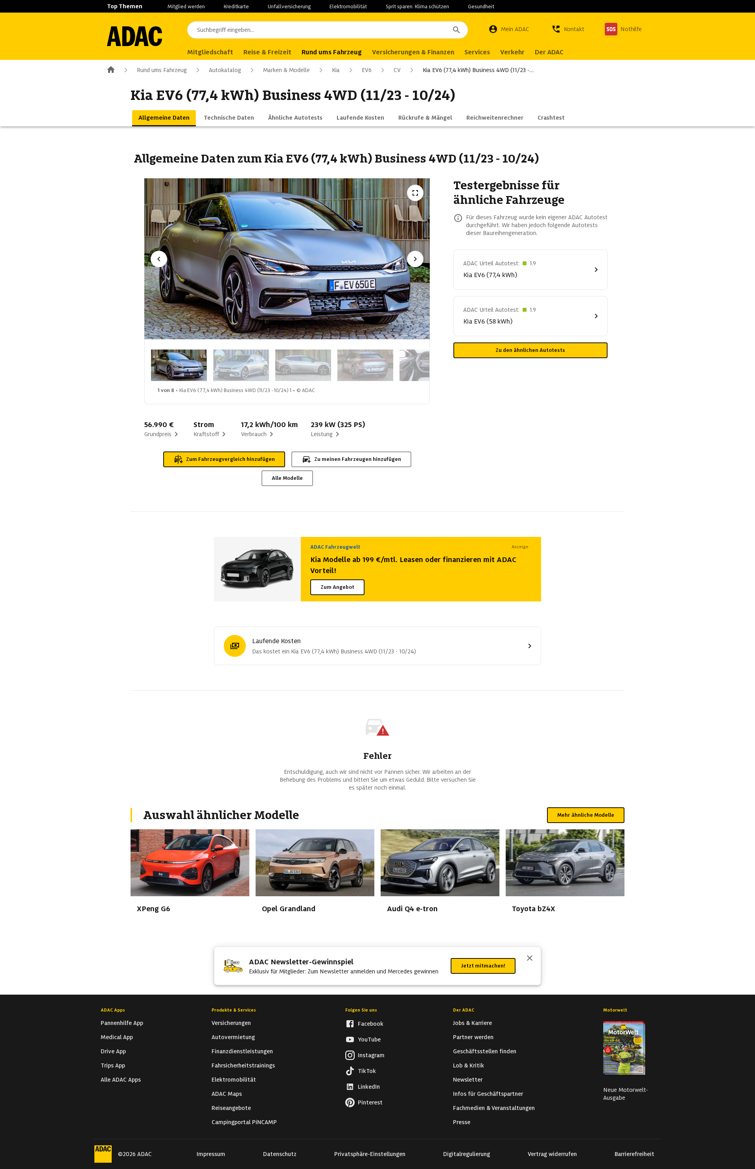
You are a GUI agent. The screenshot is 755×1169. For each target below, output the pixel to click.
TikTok (367, 1071)
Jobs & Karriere (472, 1023)
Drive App (113, 1051)
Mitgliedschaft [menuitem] (210, 52)
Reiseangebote (231, 1108)
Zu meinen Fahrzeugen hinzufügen (357, 459)
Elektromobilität (348, 6)
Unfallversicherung (289, 6)
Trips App (113, 1065)
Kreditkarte (236, 6)
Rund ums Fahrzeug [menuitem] (332, 52)
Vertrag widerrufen (552, 1154)
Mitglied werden (186, 6)
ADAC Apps (113, 1010)
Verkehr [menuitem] (512, 52)
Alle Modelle (287, 478)
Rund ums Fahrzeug (162, 70)
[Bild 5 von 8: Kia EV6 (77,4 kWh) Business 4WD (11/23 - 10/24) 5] (427, 365)
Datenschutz (279, 1154)
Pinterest (370, 1102)
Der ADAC (463, 1010)
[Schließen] (529, 958)
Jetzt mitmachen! (483, 965)
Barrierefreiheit (634, 1154)
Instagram (371, 1055)
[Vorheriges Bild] (159, 259)
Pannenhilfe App (122, 1023)
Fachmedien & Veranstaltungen (494, 1108)
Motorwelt (615, 1010)
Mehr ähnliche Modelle (585, 815)
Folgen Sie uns (361, 1010)
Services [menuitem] (477, 52)
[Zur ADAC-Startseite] (134, 36)
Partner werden (473, 1037)
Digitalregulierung (466, 1154)
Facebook (370, 1023)
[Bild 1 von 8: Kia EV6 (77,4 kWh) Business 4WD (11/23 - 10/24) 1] (179, 365)
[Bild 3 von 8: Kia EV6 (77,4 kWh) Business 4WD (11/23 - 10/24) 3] (303, 365)
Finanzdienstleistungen (242, 1051)
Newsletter (467, 1079)
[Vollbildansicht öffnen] (415, 193)
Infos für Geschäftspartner (488, 1093)
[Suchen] (456, 30)
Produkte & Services (234, 1010)
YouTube (369, 1039)
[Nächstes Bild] (415, 259)
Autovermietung (233, 1037)
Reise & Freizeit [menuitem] (267, 52)
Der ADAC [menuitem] (549, 52)
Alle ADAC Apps (121, 1079)
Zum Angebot (337, 587)
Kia (336, 70)
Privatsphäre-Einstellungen (369, 1154)
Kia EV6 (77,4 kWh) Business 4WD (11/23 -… (478, 70)
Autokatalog (225, 70)
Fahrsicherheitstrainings (243, 1065)
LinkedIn (369, 1086)
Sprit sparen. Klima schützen (417, 6)
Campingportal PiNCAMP (244, 1122)
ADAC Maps (227, 1093)
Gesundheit (481, 6)
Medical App (117, 1037)
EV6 (367, 70)
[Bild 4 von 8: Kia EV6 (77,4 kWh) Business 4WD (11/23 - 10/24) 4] (365, 365)
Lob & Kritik (468, 1065)
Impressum (211, 1154)
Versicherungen (231, 1023)
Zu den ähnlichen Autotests (530, 350)
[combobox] (327, 30)
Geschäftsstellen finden (484, 1051)
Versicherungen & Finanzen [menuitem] (413, 52)
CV (397, 70)
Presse (461, 1122)
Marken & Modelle (286, 70)
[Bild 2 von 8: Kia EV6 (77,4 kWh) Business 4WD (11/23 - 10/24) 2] (241, 365)
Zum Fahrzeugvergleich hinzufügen (230, 459)
